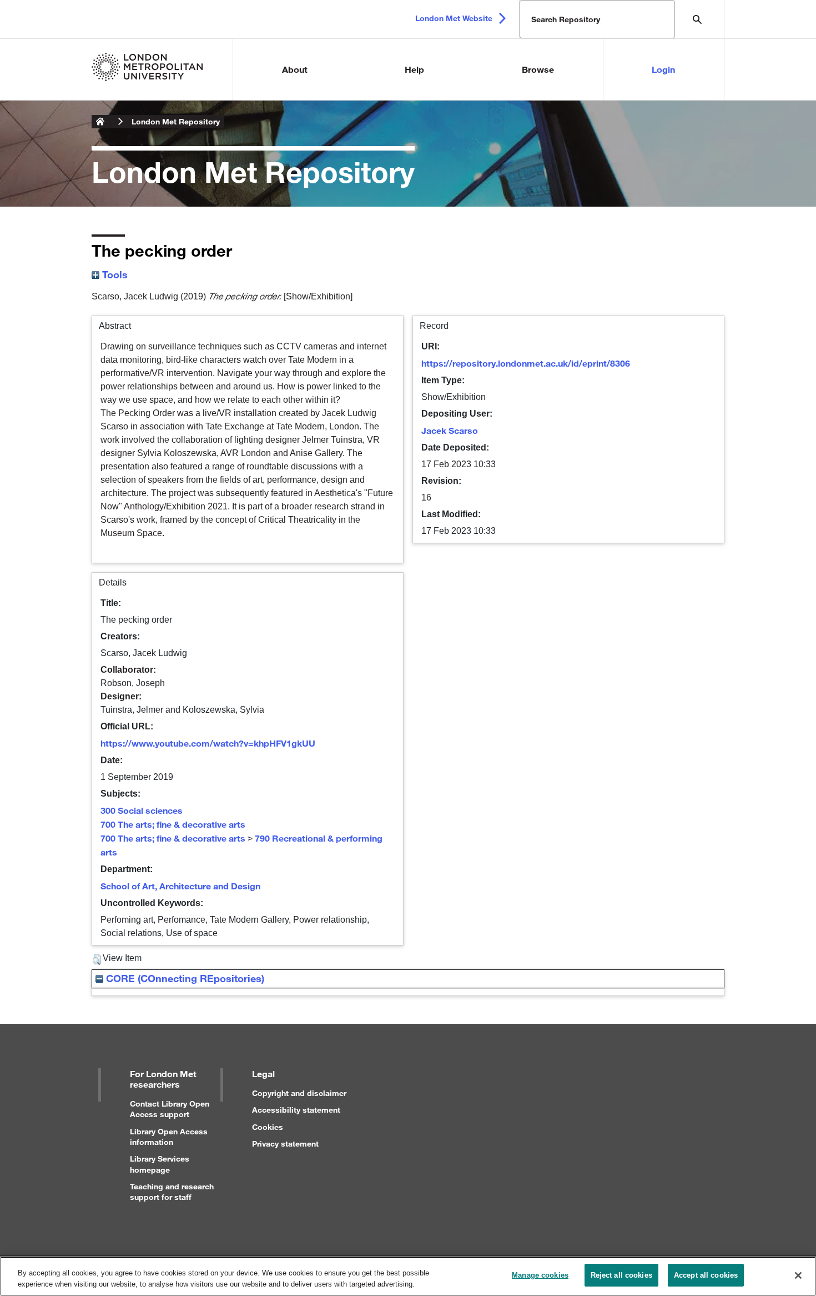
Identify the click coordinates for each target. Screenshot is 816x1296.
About (295, 69)
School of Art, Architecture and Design (180, 885)
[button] (97, 959)
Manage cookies (540, 1275)
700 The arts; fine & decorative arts (172, 824)
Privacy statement (285, 1143)
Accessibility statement (296, 1109)
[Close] (798, 1275)
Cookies (267, 1127)
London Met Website (453, 18)
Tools (113, 274)
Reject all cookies (621, 1275)
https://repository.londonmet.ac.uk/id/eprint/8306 (525, 363)
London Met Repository (176, 121)
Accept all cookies (706, 1275)
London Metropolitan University (100, 121)
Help (414, 69)
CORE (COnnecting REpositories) (183, 978)
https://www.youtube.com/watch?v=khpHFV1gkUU (207, 743)
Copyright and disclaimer (299, 1093)
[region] (408, 1276)
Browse (538, 69)
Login (663, 69)
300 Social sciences (141, 810)
